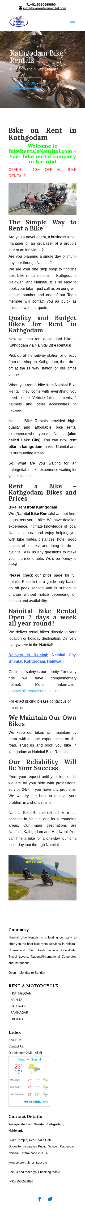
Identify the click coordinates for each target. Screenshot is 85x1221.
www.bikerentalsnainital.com (36, 691)
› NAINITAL (16, 1000)
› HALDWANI (17, 1006)
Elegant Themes (42, 1207)
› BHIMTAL (17, 1019)
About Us (14, 1040)
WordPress (42, 1214)
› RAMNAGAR (18, 1012)
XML (29, 1053)
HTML (38, 1053)
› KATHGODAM (21, 993)
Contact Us (16, 1046)
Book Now (25, 83)
